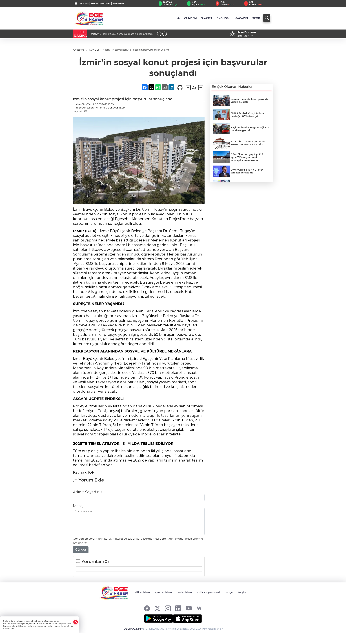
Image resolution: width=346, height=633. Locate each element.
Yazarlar (94, 3)
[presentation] (159, 34)
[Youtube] (188, 608)
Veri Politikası (184, 592)
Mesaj (78, 506)
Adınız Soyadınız (87, 492)
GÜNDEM (190, 18)
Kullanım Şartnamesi (208, 592)
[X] (157, 608)
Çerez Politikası (163, 592)
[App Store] (187, 618)
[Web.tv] (199, 608)
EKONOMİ (223, 18)
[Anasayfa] (178, 18)
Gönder (80, 549)
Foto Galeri (105, 3)
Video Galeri (118, 3)
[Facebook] (147, 608)
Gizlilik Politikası (141, 592)
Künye (228, 592)
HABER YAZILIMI (132, 628)
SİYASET (206, 18)
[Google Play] (158, 618)
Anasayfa (84, 3)
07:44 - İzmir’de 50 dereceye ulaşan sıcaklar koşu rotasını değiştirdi (121, 35)
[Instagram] (168, 608)
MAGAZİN (241, 18)
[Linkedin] (178, 608)
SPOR (256, 18)
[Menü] (76, 3)
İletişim (242, 592)
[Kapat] (76, 622)
